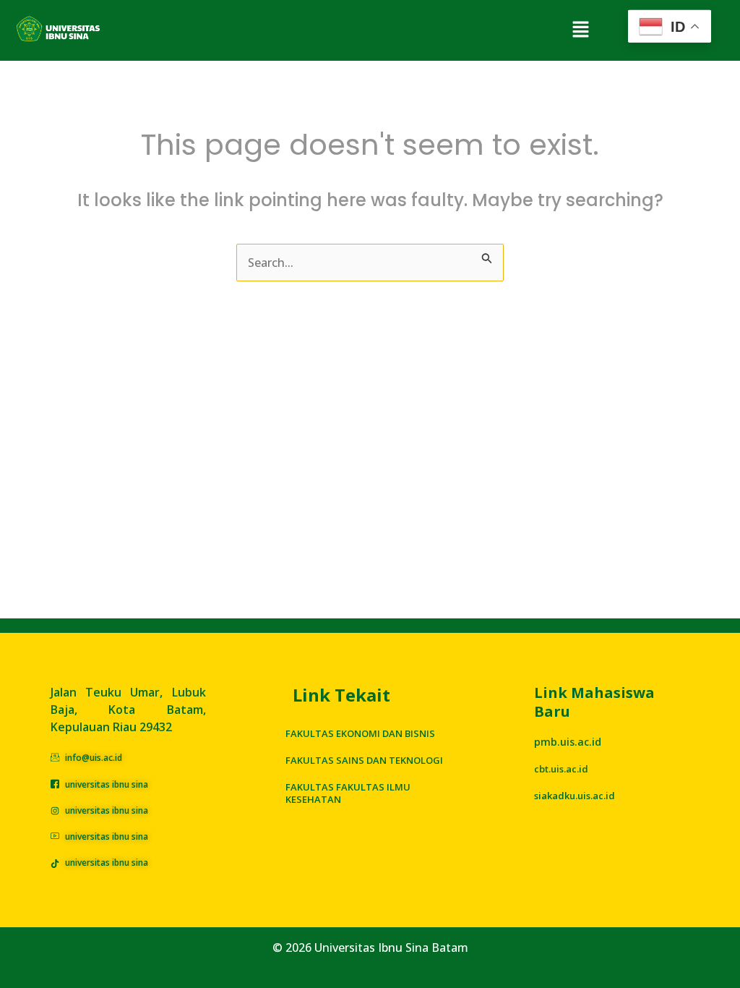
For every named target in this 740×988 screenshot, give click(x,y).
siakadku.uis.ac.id (574, 795)
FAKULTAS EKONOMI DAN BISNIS (360, 733)
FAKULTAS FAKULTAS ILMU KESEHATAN (347, 793)
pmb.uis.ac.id (567, 742)
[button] (580, 30)
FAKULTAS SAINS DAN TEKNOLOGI (364, 760)
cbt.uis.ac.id (561, 768)
